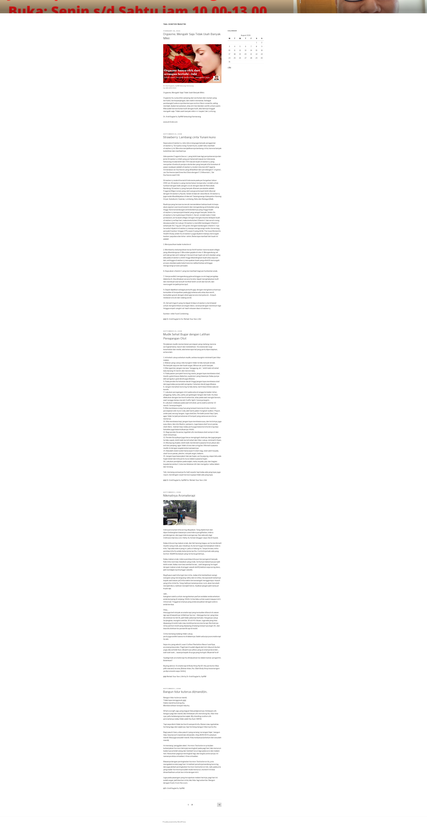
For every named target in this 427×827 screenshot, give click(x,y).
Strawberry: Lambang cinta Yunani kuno (189, 137)
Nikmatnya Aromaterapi (179, 495)
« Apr (229, 67)
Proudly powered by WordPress (174, 822)
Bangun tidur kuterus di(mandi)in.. (185, 691)
